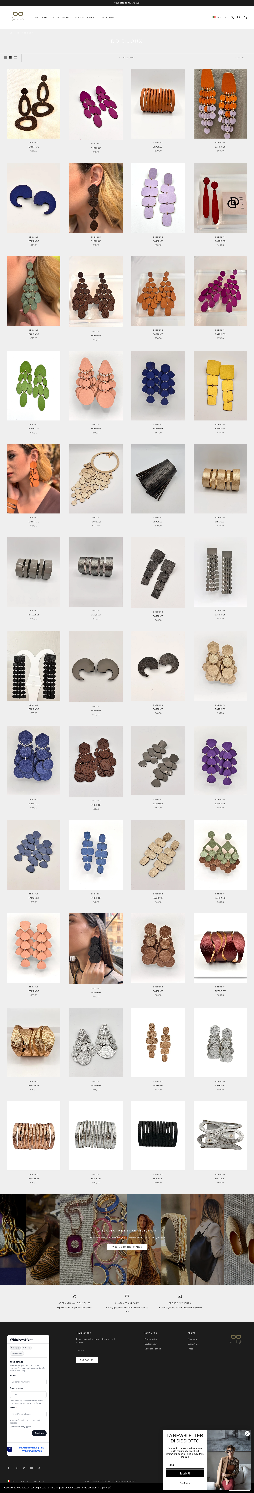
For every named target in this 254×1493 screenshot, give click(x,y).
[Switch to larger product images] (5, 58)
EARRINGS (34, 146)
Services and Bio (86, 17)
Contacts (108, 17)
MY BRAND (41, 17)
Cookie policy (150, 1344)
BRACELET (158, 146)
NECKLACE (96, 521)
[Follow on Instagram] (16, 1468)
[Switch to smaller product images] (10, 58)
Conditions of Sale (152, 1348)
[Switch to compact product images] (15, 58)
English (36, 1481)
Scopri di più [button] (104, 1487)
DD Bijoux (29, 33)
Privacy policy (150, 1339)
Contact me (193, 1344)
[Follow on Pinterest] (23, 1468)
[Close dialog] (247, 1433)
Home (9, 33)
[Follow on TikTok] (39, 1468)
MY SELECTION (61, 17)
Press (190, 1348)
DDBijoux (34, 143)
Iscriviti (185, 1473)
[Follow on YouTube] (31, 1468)
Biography (192, 1339)
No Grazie (185, 1483)
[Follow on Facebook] (8, 1468)
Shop (18, 33)
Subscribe (87, 1360)
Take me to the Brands (127, 1247)
